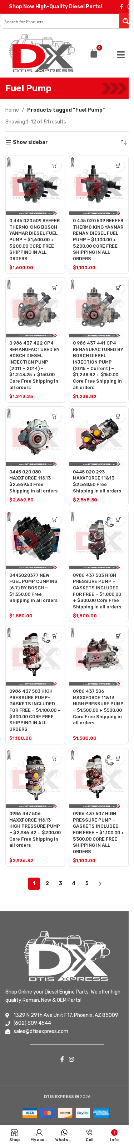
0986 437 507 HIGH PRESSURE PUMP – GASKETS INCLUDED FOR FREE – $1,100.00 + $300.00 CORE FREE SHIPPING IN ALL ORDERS (98, 832)
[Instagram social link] (71, 1059)
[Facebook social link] (121, 7)
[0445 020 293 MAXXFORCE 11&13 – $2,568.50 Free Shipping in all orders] (99, 436)
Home (12, 110)
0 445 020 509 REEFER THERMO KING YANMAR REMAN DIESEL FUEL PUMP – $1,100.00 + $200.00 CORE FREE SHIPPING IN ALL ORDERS (98, 239)
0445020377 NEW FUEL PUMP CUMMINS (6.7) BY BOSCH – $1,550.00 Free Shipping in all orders (33, 587)
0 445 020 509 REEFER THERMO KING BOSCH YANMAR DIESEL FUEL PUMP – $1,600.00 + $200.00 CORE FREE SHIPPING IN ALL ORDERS (34, 239)
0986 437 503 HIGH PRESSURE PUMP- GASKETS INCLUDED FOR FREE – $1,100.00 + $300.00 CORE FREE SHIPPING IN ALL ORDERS (35, 710)
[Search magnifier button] (126, 21)
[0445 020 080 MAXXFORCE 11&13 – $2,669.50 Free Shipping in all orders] (35, 436)
